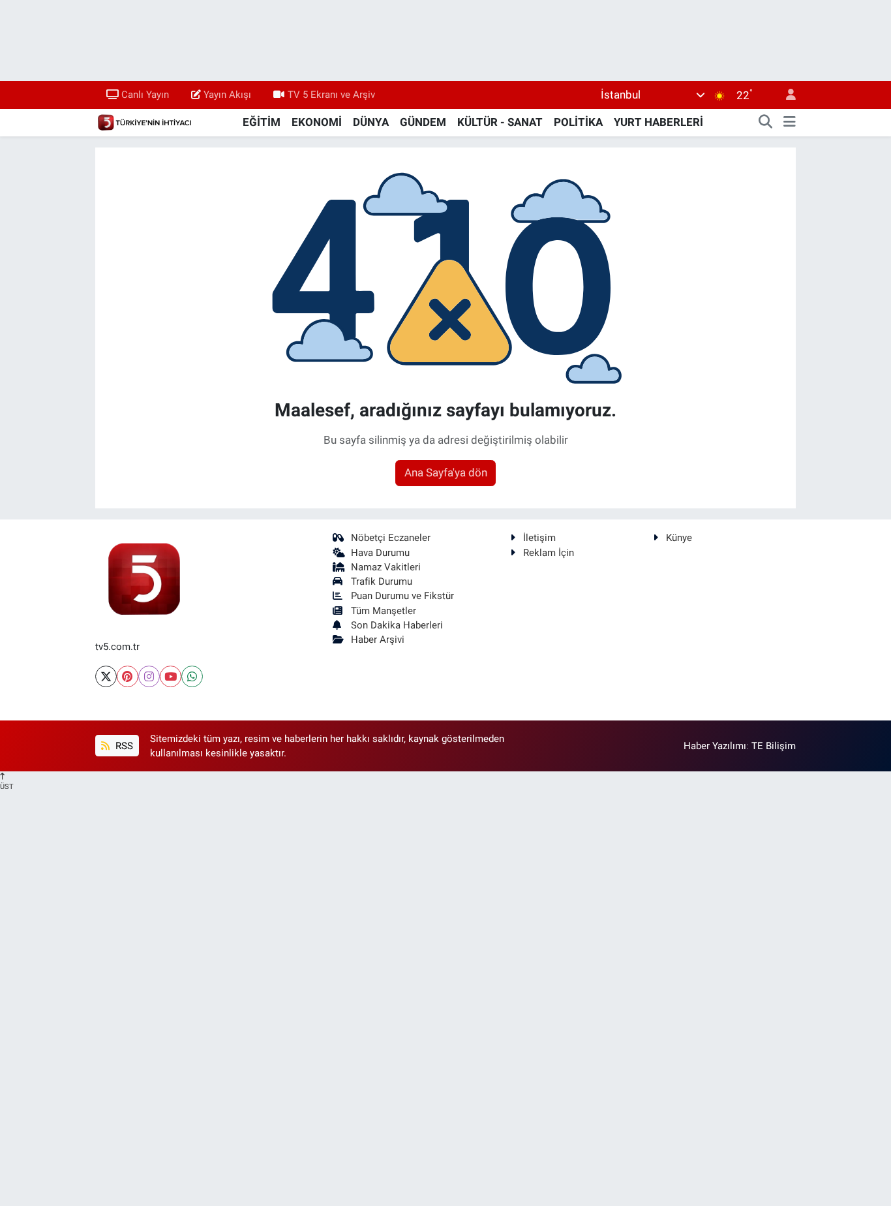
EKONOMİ (317, 122)
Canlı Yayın (145, 94)
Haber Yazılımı (715, 746)
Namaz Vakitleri (386, 567)
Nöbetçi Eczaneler (390, 538)
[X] (106, 676)
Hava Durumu (380, 553)
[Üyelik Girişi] (785, 95)
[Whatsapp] (192, 676)
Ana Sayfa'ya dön (445, 472)
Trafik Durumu (381, 581)
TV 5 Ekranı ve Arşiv (331, 94)
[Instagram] (149, 676)
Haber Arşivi (377, 639)
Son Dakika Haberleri (397, 625)
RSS (123, 746)
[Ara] (765, 122)
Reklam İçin (548, 553)
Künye (679, 538)
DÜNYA (371, 122)
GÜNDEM (423, 122)
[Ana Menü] (789, 122)
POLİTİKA (578, 122)
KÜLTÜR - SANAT (500, 122)
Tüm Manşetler (383, 611)
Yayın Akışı (227, 94)
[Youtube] (170, 676)
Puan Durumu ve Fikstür (402, 596)
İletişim (539, 538)
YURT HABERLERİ (658, 122)
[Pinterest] (127, 676)
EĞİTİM (261, 122)
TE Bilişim (773, 746)
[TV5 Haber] (144, 121)
